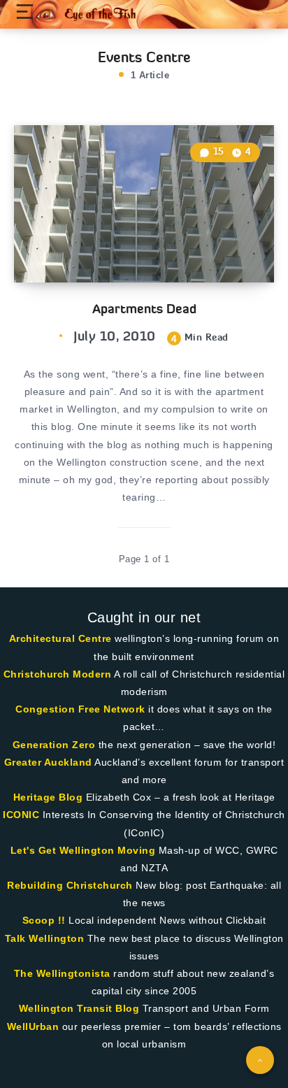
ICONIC (21, 814)
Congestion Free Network (80, 709)
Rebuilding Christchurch (70, 885)
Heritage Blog (48, 797)
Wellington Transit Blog (79, 1008)
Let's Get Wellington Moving (83, 850)
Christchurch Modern (57, 674)
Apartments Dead (144, 309)
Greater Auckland (48, 762)
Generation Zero (54, 744)
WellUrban (33, 1026)
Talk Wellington (45, 938)
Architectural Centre (60, 638)
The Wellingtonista (62, 973)
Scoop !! (44, 920)
